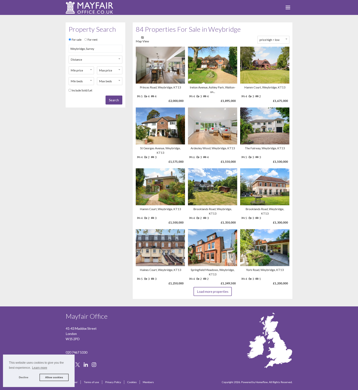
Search (114, 100)
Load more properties (212, 291)
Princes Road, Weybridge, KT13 (160, 87)
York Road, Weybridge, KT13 (265, 270)
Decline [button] (23, 377)
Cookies (132, 382)
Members (148, 382)
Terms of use (91, 382)
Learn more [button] (39, 367)
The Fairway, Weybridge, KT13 (265, 148)
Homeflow (262, 382)
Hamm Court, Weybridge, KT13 (264, 87)
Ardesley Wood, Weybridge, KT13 (213, 148)
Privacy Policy (113, 382)
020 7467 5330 (76, 352)
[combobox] (95, 50)
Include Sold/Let (82, 90)
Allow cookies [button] (54, 377)
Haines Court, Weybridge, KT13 (160, 270)
